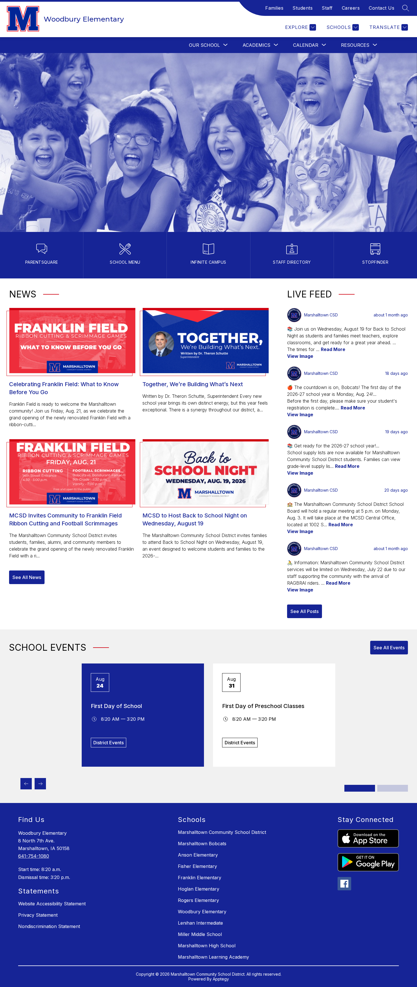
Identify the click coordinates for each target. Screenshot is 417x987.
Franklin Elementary (199, 877)
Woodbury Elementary (202, 911)
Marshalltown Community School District (222, 832)
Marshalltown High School (206, 945)
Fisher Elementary (197, 866)
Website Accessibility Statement (52, 903)
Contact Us (381, 8)
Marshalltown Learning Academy (213, 957)
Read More (333, 349)
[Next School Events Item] (40, 783)
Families (274, 8)
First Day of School (116, 706)
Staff (327, 8)
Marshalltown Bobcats (202, 843)
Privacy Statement (38, 915)
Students (302, 8)
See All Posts (304, 611)
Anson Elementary (198, 855)
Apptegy (221, 979)
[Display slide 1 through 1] (359, 788)
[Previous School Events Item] (26, 783)
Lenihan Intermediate (200, 923)
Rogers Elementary (198, 900)
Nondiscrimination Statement (49, 926)
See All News (26, 577)
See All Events (389, 647)
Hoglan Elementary (198, 889)
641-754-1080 (33, 856)
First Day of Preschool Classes (263, 706)
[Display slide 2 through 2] (392, 788)
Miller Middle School (200, 934)
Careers (351, 8)
